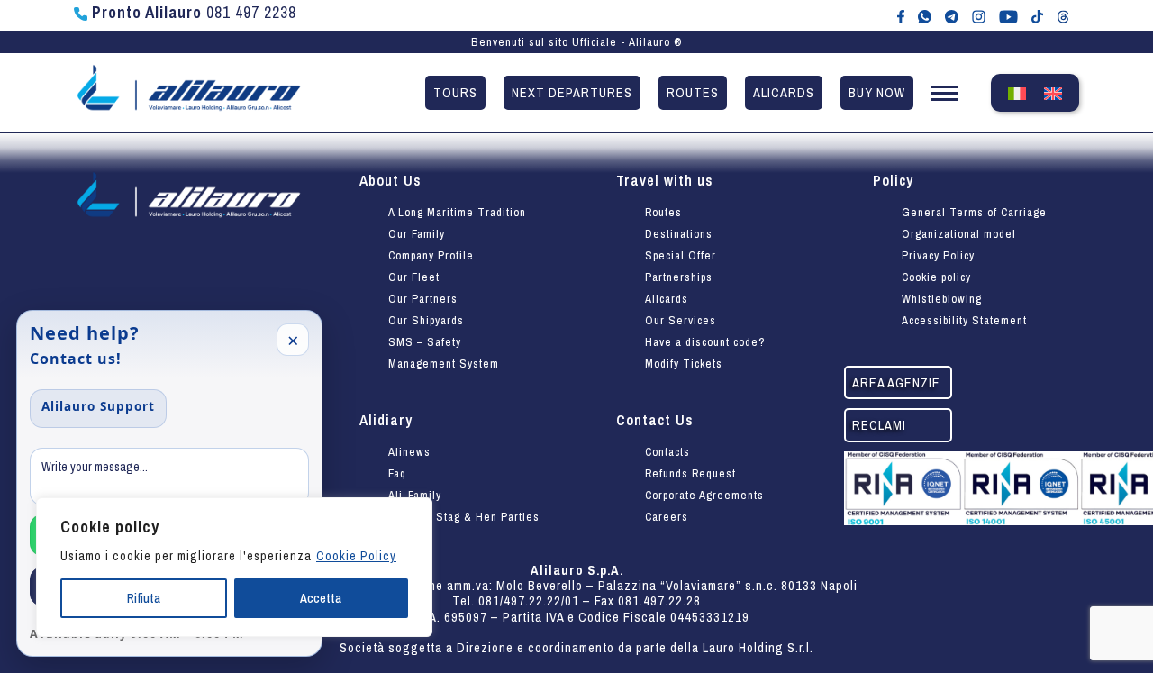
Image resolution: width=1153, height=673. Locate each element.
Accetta (320, 598)
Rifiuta (143, 598)
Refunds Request (690, 473)
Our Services (680, 320)
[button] (944, 97)
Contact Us (655, 420)
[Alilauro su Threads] (1063, 15)
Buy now (877, 92)
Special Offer (680, 255)
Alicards (783, 92)
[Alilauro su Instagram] (978, 15)
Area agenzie (896, 382)
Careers (666, 516)
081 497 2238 (194, 12)
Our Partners (423, 298)
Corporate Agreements (704, 495)
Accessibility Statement (964, 320)
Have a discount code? (705, 342)
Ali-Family (414, 495)
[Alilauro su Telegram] (951, 15)
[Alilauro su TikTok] (1037, 15)
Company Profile (431, 255)
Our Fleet (414, 277)
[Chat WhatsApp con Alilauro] (924, 15)
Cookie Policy (356, 556)
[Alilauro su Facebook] (900, 15)
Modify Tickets (683, 363)
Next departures (572, 92)
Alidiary (386, 420)
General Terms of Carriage (974, 212)
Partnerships (679, 277)
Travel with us (664, 180)
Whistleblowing (942, 298)
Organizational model (959, 233)
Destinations (679, 233)
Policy (893, 180)
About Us (390, 180)
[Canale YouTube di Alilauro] (1008, 15)
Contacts (667, 451)
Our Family (416, 233)
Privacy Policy (938, 255)
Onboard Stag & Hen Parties (464, 516)
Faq (397, 473)
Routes (693, 92)
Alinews (409, 451)
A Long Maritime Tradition (457, 212)
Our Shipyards (426, 320)
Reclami (879, 424)
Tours (455, 92)
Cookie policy (936, 277)
